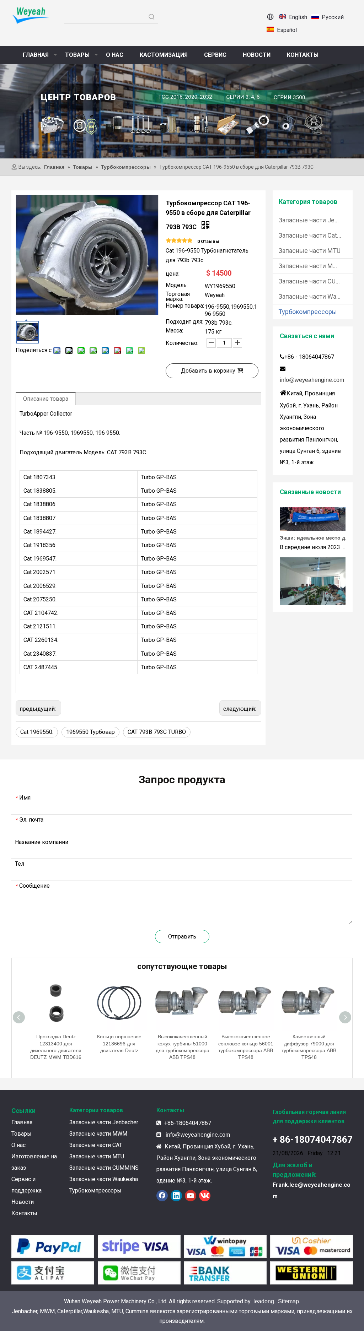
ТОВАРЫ (77, 55)
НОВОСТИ (257, 55)
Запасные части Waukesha (315, 296)
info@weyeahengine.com (312, 380)
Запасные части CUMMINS (315, 281)
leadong (263, 1301)
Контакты (24, 1213)
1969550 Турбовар (90, 732)
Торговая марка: (178, 297)
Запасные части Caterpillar (315, 235)
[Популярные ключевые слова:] (151, 17)
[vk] (204, 1195)
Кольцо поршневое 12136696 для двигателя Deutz (56, 1043)
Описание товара (45, 398)
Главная (21, 1122)
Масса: (174, 331)
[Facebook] (162, 1195)
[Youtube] (190, 1195)
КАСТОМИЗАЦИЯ (164, 55)
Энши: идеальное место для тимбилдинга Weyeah (320, 527)
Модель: (177, 285)
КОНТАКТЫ (302, 55)
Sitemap (288, 1301)
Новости (22, 1202)
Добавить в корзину (208, 370)
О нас (18, 1145)
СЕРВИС (215, 55)
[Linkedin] (176, 1195)
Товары (21, 1133)
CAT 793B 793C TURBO (157, 732)
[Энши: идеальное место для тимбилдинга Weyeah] (313, 519)
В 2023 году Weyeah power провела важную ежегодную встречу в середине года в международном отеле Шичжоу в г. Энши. (320, 603)
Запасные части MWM (311, 266)
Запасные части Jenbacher (315, 220)
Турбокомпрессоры (307, 311)
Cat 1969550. (36, 732)
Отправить (182, 936)
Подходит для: (184, 322)
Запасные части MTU (309, 250)
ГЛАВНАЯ (36, 55)
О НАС (114, 55)
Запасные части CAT (95, 1145)
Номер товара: (185, 306)
